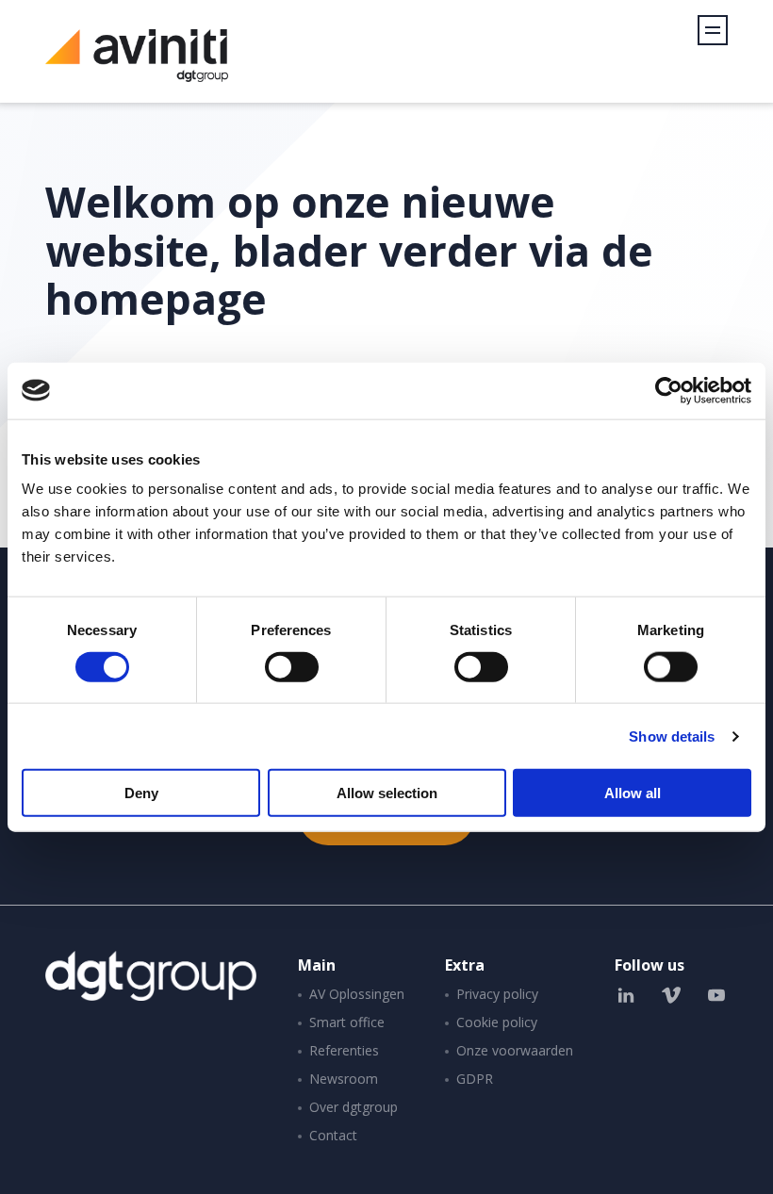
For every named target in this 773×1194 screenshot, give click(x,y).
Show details (672, 736)
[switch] (292, 666)
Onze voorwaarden (514, 1050)
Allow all (632, 793)
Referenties (344, 1050)
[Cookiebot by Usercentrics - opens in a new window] (668, 390)
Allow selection (387, 793)
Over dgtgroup (353, 1107)
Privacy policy (497, 994)
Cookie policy (496, 1022)
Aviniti (136, 65)
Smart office (347, 1022)
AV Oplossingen (356, 994)
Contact (333, 1135)
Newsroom (343, 1079)
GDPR (474, 1079)
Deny (141, 793)
